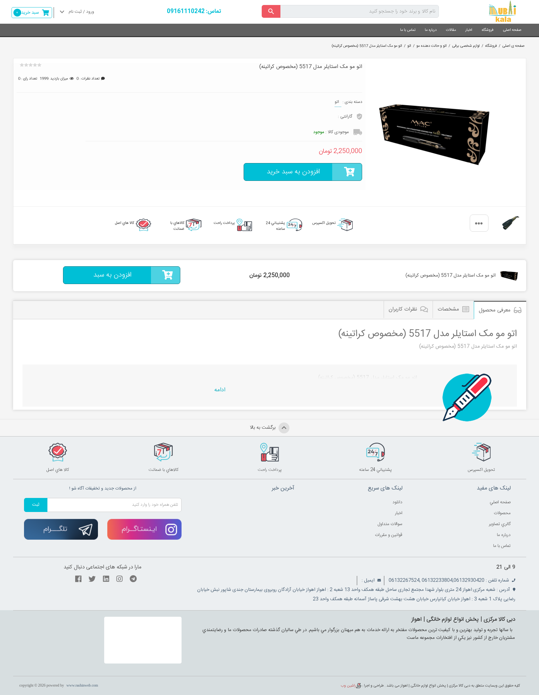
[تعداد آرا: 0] (22, 65)
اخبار (468, 30)
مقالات (451, 30)
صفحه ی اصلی (513, 46)
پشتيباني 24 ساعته (275, 225)
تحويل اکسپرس (324, 223)
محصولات (502, 513)
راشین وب (348, 686)
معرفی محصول (495, 310)
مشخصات (448, 309)
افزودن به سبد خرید (293, 171)
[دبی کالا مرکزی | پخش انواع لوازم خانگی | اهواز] (487, 11)
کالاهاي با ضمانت (177, 225)
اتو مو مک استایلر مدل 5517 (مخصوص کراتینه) (367, 46)
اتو (409, 46)
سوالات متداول (390, 524)
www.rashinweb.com (82, 685)
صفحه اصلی (512, 30)
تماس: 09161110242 (194, 11)
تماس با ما (407, 30)
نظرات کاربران (403, 309)
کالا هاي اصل (124, 223)
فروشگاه (487, 30)
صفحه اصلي (500, 502)
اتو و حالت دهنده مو (431, 46)
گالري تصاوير (500, 524)
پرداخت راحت (224, 223)
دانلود (397, 502)
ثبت (35, 505)
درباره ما (431, 30)
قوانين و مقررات (388, 535)
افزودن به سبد (112, 275)
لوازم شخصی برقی (466, 46)
